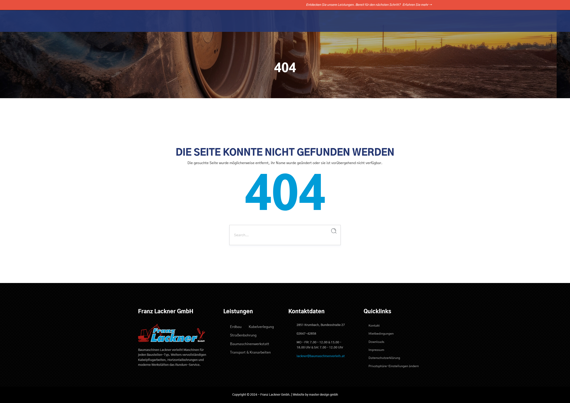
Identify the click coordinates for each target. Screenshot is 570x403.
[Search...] (334, 231)
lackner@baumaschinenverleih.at (321, 356)
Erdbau (236, 327)
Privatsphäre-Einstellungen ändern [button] (393, 366)
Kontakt (374, 325)
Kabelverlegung (261, 327)
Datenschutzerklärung (384, 358)
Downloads (376, 342)
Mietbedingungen (381, 333)
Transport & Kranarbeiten (250, 352)
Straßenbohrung (243, 335)
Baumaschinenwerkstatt (249, 344)
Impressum (376, 350)
